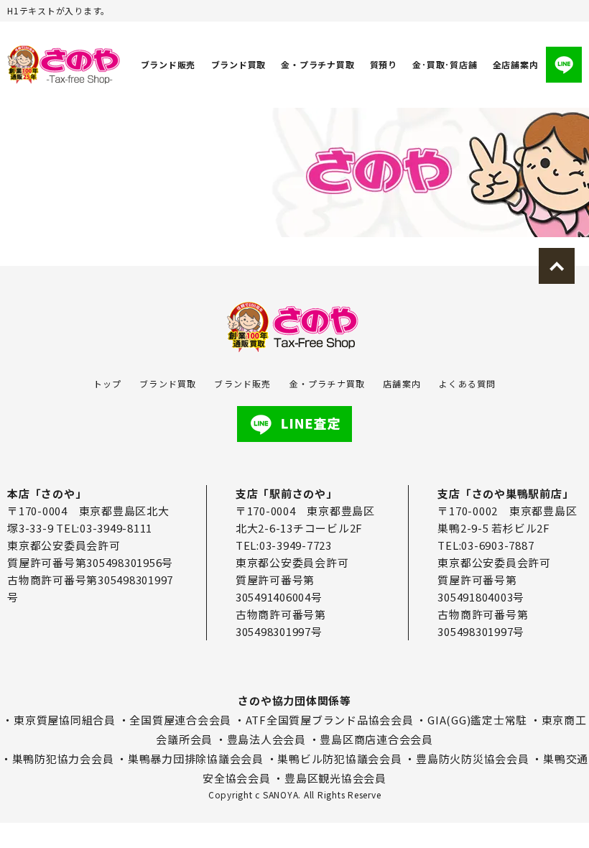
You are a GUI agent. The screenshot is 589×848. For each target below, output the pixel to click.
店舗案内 (402, 383)
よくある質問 (467, 383)
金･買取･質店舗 (444, 64)
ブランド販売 (168, 64)
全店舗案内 (516, 64)
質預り (383, 64)
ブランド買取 (238, 64)
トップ (107, 383)
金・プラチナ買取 (317, 64)
